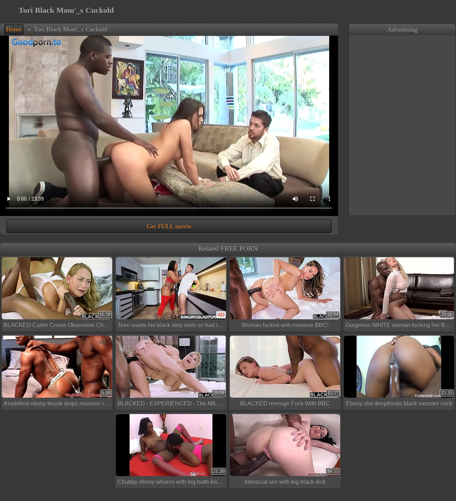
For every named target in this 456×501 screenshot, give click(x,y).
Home (14, 29)
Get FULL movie (169, 226)
